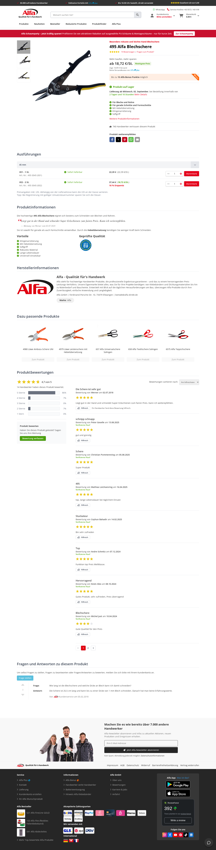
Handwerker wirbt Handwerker (81, 784)
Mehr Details (140, 94)
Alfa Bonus (71, 780)
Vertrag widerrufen (189, 765)
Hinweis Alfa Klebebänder (78, 794)
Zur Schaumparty (184, 33)
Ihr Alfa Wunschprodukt (31, 799)
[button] (112, 139)
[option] (38, 343)
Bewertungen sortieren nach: (163, 382)
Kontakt (23, 784)
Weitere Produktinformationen (124, 118)
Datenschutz (133, 765)
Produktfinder (99, 23)
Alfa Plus (116, 23)
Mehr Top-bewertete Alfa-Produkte (36, 840)
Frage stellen (25, 678)
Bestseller (55, 23)
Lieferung (24, 789)
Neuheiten (39, 23)
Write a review (178, 820)
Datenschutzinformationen (152, 755)
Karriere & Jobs (119, 789)
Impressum (112, 765)
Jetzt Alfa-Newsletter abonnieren (143, 750)
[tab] (108, 164)
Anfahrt (116, 794)
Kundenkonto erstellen (30, 794)
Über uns (117, 780)
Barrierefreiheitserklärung (165, 765)
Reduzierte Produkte (76, 23)
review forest (186, 814)
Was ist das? (183, 777)
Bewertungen (119, 784)
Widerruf (145, 765)
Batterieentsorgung (75, 789)
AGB (122, 765)
